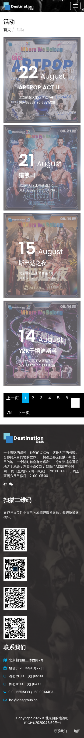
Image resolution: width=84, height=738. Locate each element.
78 (9, 412)
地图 (77, 731)
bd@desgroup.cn (23, 700)
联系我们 (60, 731)
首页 (7, 29)
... (75, 402)
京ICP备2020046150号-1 (42, 722)
